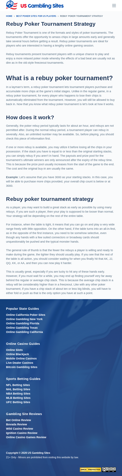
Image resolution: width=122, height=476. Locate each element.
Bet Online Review (18, 420)
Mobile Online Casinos (21, 358)
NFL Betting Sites (18, 385)
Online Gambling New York (24, 319)
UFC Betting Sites (18, 402)
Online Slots (14, 350)
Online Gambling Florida (22, 323)
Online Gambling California (24, 332)
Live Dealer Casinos (19, 362)
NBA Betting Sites (18, 393)
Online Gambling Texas (22, 327)
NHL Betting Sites (18, 389)
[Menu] (114, 5)
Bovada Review (16, 424)
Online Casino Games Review (26, 437)
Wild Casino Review (19, 428)
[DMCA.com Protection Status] (90, 469)
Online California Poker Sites (25, 314)
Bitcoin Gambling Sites (21, 367)
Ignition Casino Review (21, 433)
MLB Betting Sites (18, 397)
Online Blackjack (17, 354)
